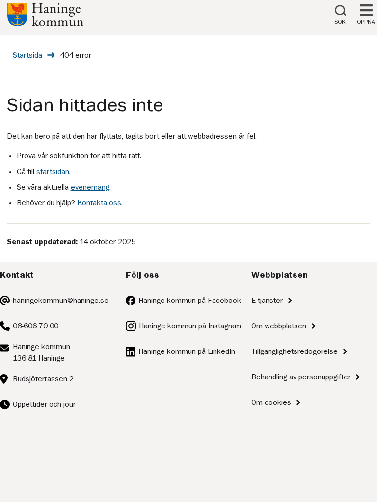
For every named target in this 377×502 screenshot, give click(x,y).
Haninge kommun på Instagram (190, 326)
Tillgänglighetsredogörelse (294, 351)
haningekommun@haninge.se (60, 300)
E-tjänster (267, 300)
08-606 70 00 (35, 326)
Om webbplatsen (278, 326)
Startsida (27, 55)
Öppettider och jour (44, 404)
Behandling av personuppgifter (300, 377)
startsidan (52, 172)
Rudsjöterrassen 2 (43, 379)
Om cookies (271, 402)
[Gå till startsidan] (45, 24)
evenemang (90, 187)
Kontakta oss (99, 203)
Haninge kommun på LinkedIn (186, 351)
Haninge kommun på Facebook (189, 300)
